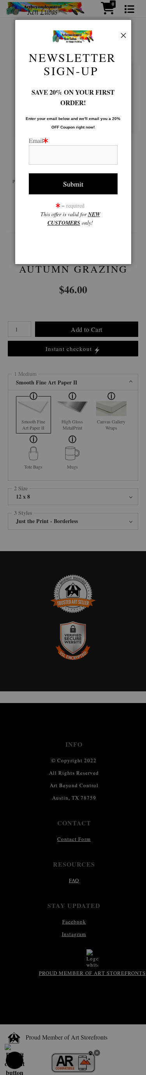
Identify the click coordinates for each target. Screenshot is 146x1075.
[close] (123, 35)
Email (36, 140)
